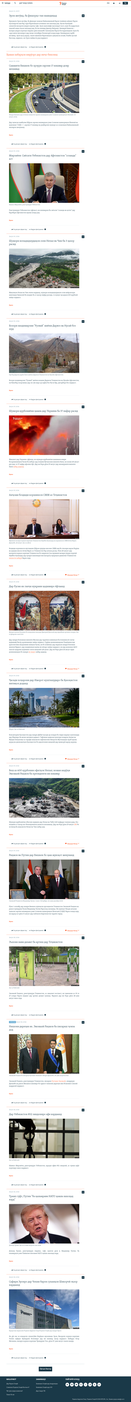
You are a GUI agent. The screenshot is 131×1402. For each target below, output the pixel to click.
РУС (108, 3)
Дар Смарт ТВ (40, 1391)
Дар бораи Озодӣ (12, 1384)
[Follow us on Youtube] (76, 1384)
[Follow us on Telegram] (90, 1384)
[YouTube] (114, 3)
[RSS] (94, 1384)
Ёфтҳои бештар (45, 1369)
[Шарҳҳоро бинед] (71, 575)
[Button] (19, 47)
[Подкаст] (99, 1384)
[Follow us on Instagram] (81, 1384)
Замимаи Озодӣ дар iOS (44, 1387)
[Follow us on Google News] (67, 1384)
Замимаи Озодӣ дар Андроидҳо (47, 1384)
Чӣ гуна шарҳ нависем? (14, 1391)
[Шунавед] (120, 3)
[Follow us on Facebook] (72, 1384)
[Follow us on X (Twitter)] (85, 1384)
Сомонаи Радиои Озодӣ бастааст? (17, 1387)
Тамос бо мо (10, 1394)
